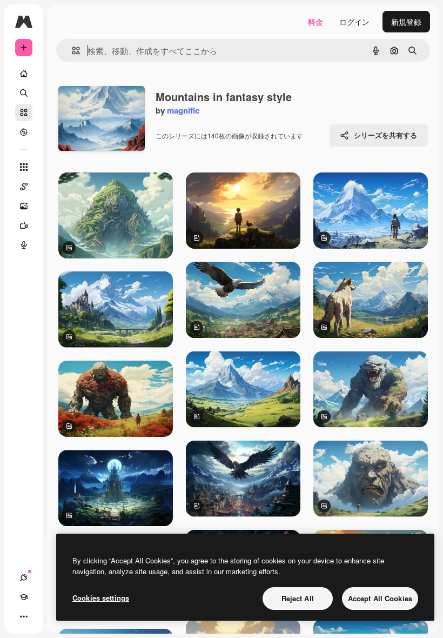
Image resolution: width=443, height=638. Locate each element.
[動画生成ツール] (23, 225)
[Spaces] (23, 186)
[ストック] (23, 112)
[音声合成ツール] (23, 245)
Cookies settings (100, 598)
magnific (183, 110)
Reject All (297, 598)
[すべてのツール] (23, 167)
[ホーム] (23, 73)
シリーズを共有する (385, 135)
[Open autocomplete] (71, 50)
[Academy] (23, 597)
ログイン (354, 21)
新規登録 (406, 21)
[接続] (23, 577)
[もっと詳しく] (23, 132)
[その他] (23, 616)
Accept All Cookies (380, 598)
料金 (315, 21)
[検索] (23, 93)
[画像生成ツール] (23, 206)
